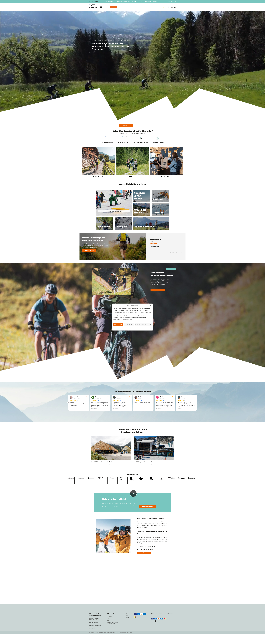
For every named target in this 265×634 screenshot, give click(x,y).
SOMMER (113, 6)
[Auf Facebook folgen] (152, 621)
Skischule (158, 212)
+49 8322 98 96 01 (93, 622)
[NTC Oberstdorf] (93, 7)
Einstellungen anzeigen (143, 324)
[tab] (126, 125)
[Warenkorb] (175, 7)
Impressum (140, 327)
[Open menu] (101, 6)
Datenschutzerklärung (133, 327)
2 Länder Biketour (144, 226)
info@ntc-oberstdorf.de (95, 625)
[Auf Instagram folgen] (155, 621)
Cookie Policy (125, 327)
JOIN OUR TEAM (94, 1)
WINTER (107, 6)
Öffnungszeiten (172, 1)
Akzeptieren (118, 324)
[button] (151, 305)
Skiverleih (158, 199)
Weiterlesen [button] (72, 408)
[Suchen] (169, 7)
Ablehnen (129, 324)
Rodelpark (121, 226)
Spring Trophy (139, 196)
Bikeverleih (103, 226)
